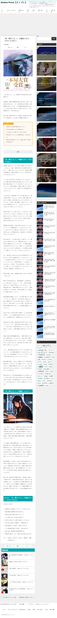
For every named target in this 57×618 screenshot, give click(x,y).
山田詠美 (40, 364)
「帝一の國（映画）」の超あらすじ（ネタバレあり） (19, 575)
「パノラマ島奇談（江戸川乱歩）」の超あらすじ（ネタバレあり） (21, 583)
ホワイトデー (53, 350)
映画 (51, 366)
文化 (46, 11)
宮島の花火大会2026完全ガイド (49, 307)
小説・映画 (53, 11)
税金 (46, 376)
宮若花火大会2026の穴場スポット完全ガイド (49, 287)
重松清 (51, 383)
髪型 (47, 385)
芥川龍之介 (47, 378)
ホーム (2, 11)
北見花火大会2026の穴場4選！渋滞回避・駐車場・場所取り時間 (49, 260)
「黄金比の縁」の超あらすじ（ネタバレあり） (27, 597)
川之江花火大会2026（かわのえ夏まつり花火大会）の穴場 (49, 240)
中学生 (28, 11)
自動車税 (40, 378)
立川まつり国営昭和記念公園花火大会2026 (49, 300)
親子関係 (50, 380)
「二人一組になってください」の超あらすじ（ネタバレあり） (47, 145)
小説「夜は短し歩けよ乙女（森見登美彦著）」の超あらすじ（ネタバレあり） (21, 589)
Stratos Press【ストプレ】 (14, 2)
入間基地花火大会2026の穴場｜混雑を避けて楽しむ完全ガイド (49, 281)
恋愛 (46, 364)
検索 (38, 36)
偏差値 (41, 357)
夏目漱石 (44, 359)
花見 (44, 380)
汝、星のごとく (11, 540)
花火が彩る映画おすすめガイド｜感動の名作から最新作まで (49, 334)
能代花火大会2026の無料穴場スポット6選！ (49, 267)
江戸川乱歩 (41, 373)
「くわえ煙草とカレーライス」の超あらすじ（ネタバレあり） (10, 597)
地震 (54, 357)
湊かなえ (40, 376)
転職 (39, 383)
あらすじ (9, 537)
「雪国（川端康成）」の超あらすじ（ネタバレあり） (19, 568)
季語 (45, 361)
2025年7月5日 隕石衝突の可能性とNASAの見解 (46, 99)
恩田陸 (51, 364)
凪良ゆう (26, 537)
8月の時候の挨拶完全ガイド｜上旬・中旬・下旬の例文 (47, 114)
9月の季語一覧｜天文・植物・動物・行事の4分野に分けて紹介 (49, 207)
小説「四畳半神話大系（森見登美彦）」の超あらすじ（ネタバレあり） (21, 555)
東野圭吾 (41, 371)
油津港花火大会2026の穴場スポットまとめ (49, 233)
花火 (40, 380)
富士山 (50, 361)
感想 (30, 537)
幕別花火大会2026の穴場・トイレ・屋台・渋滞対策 (49, 220)
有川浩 (40, 369)
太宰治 (50, 359)
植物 (52, 371)
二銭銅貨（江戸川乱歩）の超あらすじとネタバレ (18, 561)
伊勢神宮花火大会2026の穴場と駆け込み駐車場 (49, 273)
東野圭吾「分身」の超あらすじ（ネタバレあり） (47, 84)
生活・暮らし (40, 11)
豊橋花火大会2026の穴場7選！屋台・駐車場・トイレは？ (49, 254)
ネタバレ (15, 537)
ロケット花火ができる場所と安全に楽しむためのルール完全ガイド (49, 327)
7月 (39, 345)
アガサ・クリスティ (43, 347)
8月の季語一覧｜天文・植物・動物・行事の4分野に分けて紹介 (49, 213)
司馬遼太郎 (48, 357)
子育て (33, 11)
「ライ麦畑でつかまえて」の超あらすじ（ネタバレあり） (47, 54)
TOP (9, 604)
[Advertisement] (28, 23)
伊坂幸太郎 (42, 355)
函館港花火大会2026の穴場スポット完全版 (49, 226)
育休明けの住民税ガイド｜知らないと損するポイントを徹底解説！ (47, 175)
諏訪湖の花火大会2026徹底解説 (49, 320)
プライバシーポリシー (11, 11)
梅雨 (47, 371)
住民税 (49, 354)
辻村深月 (45, 383)
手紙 (46, 366)
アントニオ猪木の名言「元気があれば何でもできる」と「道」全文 (47, 69)
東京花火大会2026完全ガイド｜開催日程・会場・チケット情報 (46, 130)
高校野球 (41, 385)
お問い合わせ (21, 11)
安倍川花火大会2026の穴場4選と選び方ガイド (49, 247)
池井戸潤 (48, 373)
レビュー (20, 537)
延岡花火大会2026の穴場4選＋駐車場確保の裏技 (49, 293)
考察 (51, 376)
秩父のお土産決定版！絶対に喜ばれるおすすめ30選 (47, 160)
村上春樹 (47, 369)
